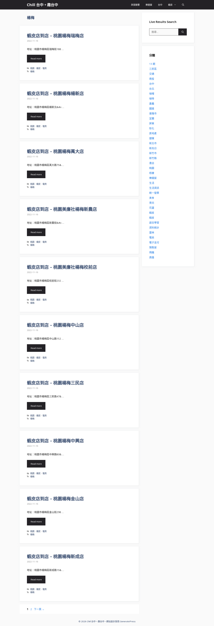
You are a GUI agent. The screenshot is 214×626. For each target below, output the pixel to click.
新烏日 (153, 148)
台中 (160, 4)
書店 (151, 163)
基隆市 (153, 113)
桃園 (32, 68)
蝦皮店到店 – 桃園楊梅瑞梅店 (55, 36)
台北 (151, 88)
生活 (151, 183)
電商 (45, 68)
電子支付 (154, 242)
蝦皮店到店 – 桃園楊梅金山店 (55, 499)
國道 (151, 108)
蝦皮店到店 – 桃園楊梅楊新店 (55, 93)
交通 (151, 73)
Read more (36, 58)
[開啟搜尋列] (183, 4)
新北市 (153, 143)
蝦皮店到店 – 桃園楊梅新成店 (55, 556)
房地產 (153, 133)
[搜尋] (182, 31)
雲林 (151, 232)
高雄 (151, 257)
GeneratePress (128, 621)
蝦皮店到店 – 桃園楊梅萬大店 (55, 151)
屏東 (151, 123)
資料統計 (154, 227)
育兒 (151, 202)
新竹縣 (153, 158)
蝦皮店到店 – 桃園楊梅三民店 (55, 383)
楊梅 (32, 71)
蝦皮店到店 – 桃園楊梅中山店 (55, 325)
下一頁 (39, 609)
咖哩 (151, 93)
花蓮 (151, 207)
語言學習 (154, 222)
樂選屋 (149, 4)
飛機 (151, 252)
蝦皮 (170, 4)
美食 (151, 197)
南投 (151, 78)
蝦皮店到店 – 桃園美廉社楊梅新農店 (62, 209)
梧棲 (151, 173)
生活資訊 (154, 188)
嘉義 (151, 103)
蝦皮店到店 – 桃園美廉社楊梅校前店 (62, 267)
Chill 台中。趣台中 (42, 4)
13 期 (152, 64)
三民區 (153, 68)
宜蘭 (151, 118)
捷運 (151, 138)
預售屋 (153, 247)
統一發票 (154, 193)
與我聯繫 (135, 4)
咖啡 (151, 98)
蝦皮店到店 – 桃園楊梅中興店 (55, 441)
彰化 (151, 128)
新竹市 (153, 153)
